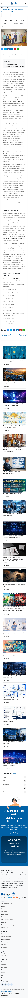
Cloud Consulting (6, 936)
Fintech (5, 781)
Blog (8, 7)
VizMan (4, 964)
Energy (4, 922)
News (4, 777)
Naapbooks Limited (6, 991)
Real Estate (5, 927)
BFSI (3, 917)
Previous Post (6, 335)
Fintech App (5, 934)
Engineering (5, 914)
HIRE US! (14, 858)
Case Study (5, 955)
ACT (3, 975)
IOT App (4, 944)
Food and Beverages (7, 903)
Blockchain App (6, 939)
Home (2, 7)
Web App (4, 947)
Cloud (4, 792)
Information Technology (8, 925)
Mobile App (5, 942)
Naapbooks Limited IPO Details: (15, 66)
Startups (4, 911)
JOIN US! (14, 832)
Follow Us (4, 981)
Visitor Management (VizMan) (13, 238)
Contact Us (4, 993)
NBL (25, 898)
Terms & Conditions (14, 993)
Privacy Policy (5, 995)
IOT (4, 788)
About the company (11, 64)
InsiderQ (4, 978)
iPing (3, 972)
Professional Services (7, 919)
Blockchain (6, 784)
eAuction (4, 970)
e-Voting (4, 967)
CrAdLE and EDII (15, 174)
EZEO (3, 962)
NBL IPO (15, 279)
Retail (3, 906)
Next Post (22, 335)
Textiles (4, 909)
